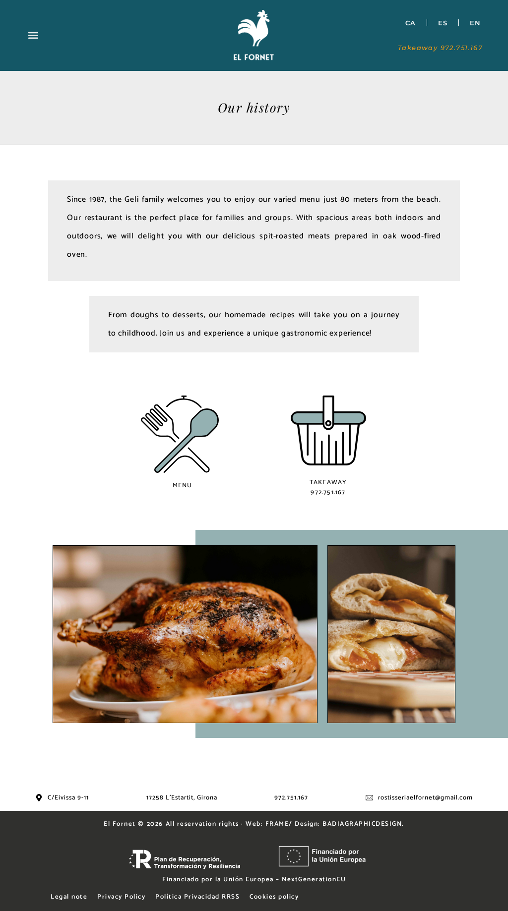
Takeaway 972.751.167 (440, 48)
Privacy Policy (121, 897)
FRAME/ (279, 824)
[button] (33, 35)
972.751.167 (291, 798)
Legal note (69, 897)
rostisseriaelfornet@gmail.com (425, 798)
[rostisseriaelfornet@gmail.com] (369, 797)
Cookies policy (274, 897)
